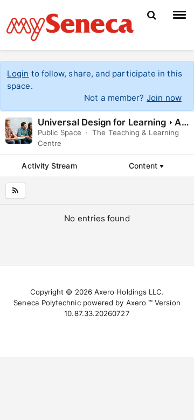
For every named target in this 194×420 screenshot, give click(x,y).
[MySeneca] (70, 26)
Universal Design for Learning (102, 122)
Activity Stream (49, 165)
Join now (164, 98)
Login (18, 73)
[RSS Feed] (15, 191)
